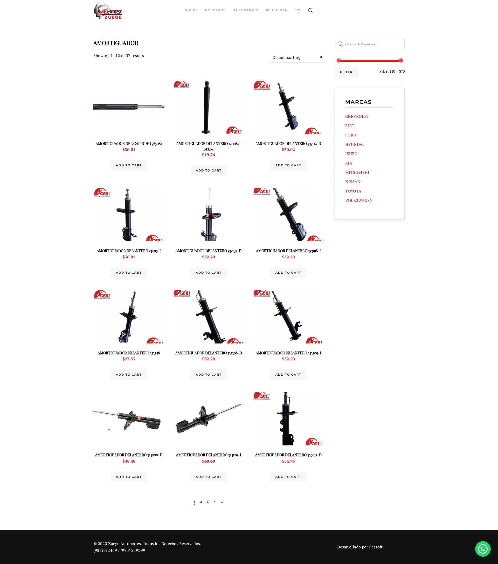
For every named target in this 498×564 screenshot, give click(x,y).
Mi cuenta (276, 10)
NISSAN (353, 181)
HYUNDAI (354, 144)
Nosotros (215, 10)
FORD (350, 135)
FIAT (349, 125)
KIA (348, 163)
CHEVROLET (357, 116)
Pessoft (376, 547)
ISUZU (351, 153)
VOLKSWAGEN (359, 200)
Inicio (191, 10)
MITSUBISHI (357, 172)
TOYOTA (353, 191)
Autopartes (245, 10)
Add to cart (129, 165)
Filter (346, 72)
